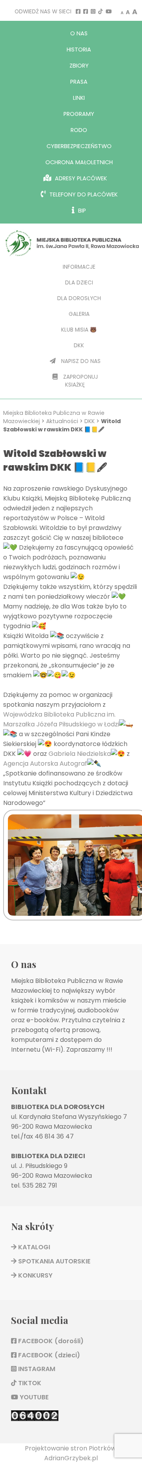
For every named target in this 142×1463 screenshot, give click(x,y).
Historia (79, 49)
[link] (80, 753)
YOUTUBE (33, 1397)
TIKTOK (29, 1383)
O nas (79, 33)
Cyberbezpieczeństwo (79, 146)
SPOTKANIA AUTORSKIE (53, 1261)
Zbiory (79, 66)
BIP (81, 210)
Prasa (79, 82)
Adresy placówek (80, 178)
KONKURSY (34, 1275)
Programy (79, 114)
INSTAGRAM (36, 1368)
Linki (79, 98)
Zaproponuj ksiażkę (80, 381)
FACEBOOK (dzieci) (48, 1355)
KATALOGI (33, 1247)
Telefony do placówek (83, 194)
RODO (79, 130)
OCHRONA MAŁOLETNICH (79, 162)
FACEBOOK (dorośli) (50, 1341)
